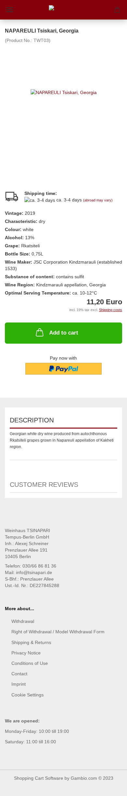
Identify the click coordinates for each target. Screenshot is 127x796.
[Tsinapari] (63, 10)
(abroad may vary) (98, 200)
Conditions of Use (29, 663)
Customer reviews (44, 484)
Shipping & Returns (31, 642)
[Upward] (109, 786)
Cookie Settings (27, 694)
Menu (10, 10)
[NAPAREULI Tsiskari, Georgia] (64, 92)
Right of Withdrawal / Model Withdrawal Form (58, 631)
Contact (19, 673)
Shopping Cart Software (38, 778)
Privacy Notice (26, 652)
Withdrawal (22, 621)
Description (32, 420)
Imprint (18, 684)
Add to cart (63, 333)
